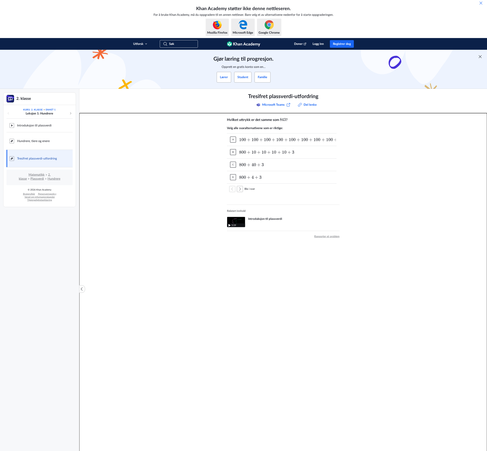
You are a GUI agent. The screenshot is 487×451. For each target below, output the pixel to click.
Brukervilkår (29, 194)
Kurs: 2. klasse (33, 110)
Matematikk (37, 174)
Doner (298, 43)
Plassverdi (37, 178)
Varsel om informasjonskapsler (40, 197)
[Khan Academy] (243, 44)
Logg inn (318, 43)
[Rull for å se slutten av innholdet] (240, 189)
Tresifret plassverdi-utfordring (37, 158)
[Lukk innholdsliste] (82, 289)
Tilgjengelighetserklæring (39, 200)
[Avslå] (481, 3)
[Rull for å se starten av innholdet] (232, 189)
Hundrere (54, 178)
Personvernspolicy (47, 194)
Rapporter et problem (327, 236)
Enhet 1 (51, 110)
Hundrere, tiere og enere (33, 141)
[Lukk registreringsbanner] (480, 56)
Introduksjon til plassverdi (34, 125)
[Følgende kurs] (70, 113)
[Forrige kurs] (8, 113)
